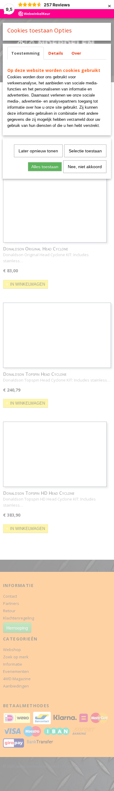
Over (76, 53)
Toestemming (25, 53)
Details (55, 53)
